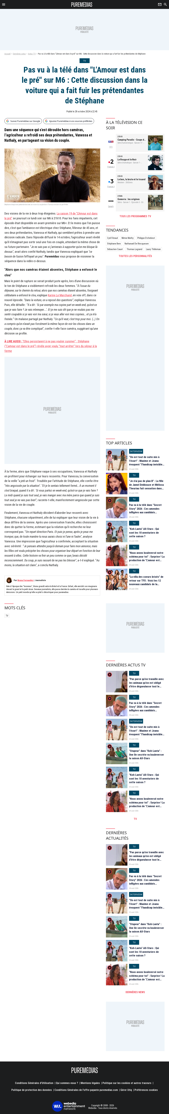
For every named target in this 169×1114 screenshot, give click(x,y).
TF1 (111, 147)
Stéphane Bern (114, 243)
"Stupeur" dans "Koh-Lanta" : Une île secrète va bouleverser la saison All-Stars (146, 754)
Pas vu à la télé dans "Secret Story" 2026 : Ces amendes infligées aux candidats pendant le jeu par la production (145, 512)
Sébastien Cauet (115, 249)
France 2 (111, 167)
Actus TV (32, 54)
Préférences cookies (146, 1090)
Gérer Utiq (126, 1090)
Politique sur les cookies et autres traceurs (126, 1083)
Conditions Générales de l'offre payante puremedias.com (86, 1090)
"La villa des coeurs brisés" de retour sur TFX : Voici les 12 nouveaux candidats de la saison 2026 (146, 582)
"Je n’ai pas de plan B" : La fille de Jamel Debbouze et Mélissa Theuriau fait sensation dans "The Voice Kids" (146, 486)
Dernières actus (19, 54)
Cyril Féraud (112, 238)
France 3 (111, 186)
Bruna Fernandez (25, 580)
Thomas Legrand (134, 249)
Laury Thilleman (153, 249)
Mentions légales (90, 1083)
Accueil (7, 54)
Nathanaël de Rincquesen (137, 243)
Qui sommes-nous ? (67, 1083)
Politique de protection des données (31, 1090)
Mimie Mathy (128, 238)
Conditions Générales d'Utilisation (34, 1083)
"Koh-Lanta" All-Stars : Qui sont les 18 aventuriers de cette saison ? (144, 532)
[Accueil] (81, 4)
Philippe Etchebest (146, 238)
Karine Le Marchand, (60, 295)
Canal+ (111, 206)
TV (7, 615)
